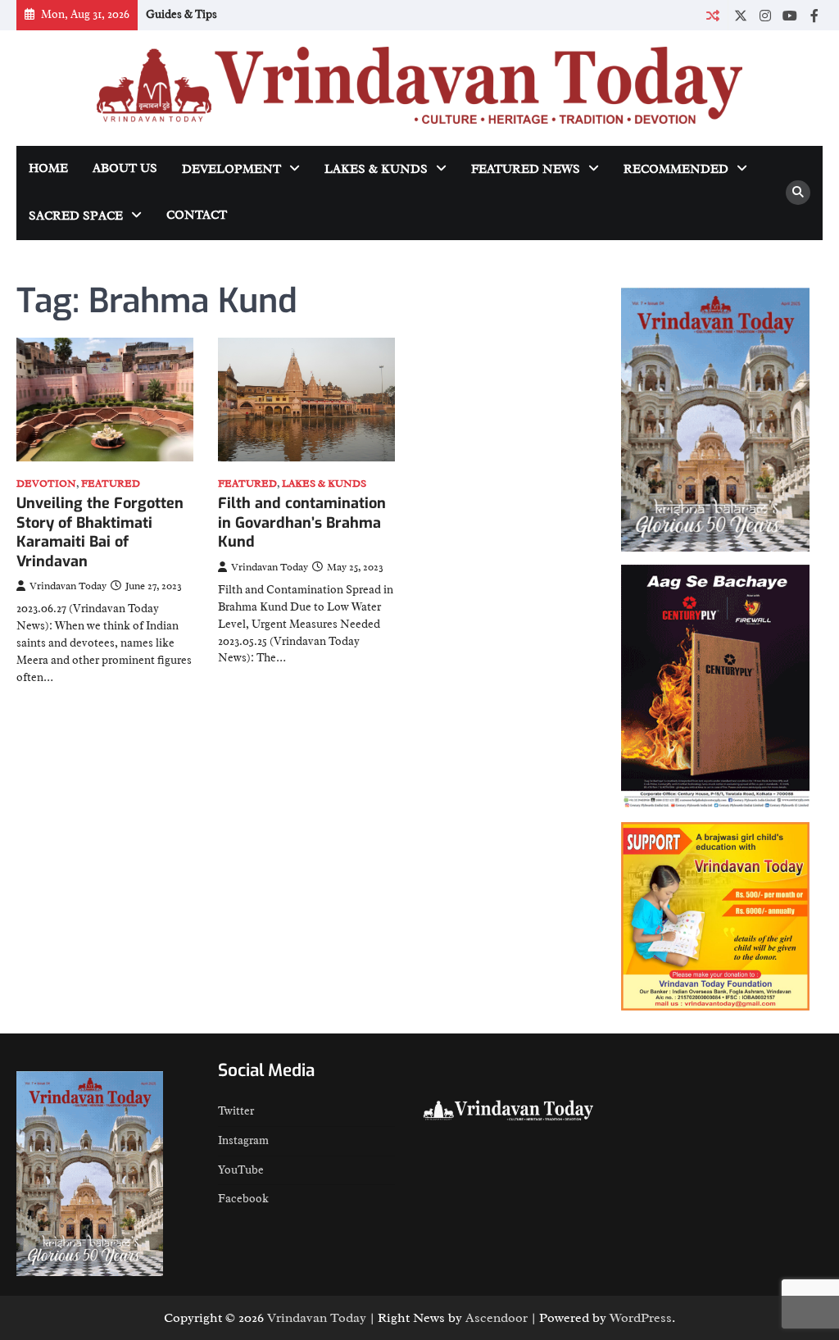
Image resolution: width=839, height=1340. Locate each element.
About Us (125, 168)
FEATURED (110, 484)
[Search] (798, 192)
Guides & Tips (181, 14)
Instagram (243, 1140)
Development (231, 169)
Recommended (676, 169)
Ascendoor (496, 1318)
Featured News (525, 169)
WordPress (641, 1318)
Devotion (46, 484)
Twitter (236, 1111)
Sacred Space (76, 216)
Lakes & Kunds (376, 169)
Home (48, 168)
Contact (196, 215)
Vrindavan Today (68, 586)
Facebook (243, 1199)
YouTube (241, 1170)
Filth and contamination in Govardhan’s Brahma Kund (302, 522)
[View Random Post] (712, 15)
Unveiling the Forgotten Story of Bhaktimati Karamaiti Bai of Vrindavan (100, 531)
